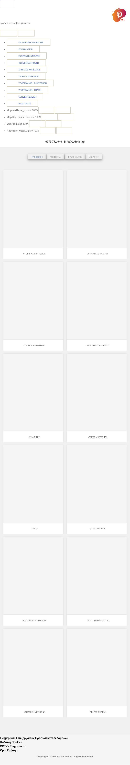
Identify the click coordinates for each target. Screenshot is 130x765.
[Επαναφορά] (8, 33)
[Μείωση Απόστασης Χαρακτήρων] (48, 130)
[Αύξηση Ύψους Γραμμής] (53, 123)
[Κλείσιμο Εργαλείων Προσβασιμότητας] (26, 33)
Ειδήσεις (94, 156)
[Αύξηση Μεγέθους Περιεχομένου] (63, 110)
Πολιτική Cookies (11, 742)
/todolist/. (55, 156)
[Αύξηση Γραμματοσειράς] (66, 117)
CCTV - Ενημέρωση (12, 746)
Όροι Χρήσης (8, 750)
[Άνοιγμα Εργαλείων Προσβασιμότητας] (7, 4)
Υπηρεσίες (37, 156)
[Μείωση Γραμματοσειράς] (50, 117)
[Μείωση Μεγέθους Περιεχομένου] (46, 110)
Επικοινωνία (75, 156)
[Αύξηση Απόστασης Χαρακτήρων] (64, 130)
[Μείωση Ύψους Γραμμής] (37, 123)
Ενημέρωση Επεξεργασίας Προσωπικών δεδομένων (34, 738)
